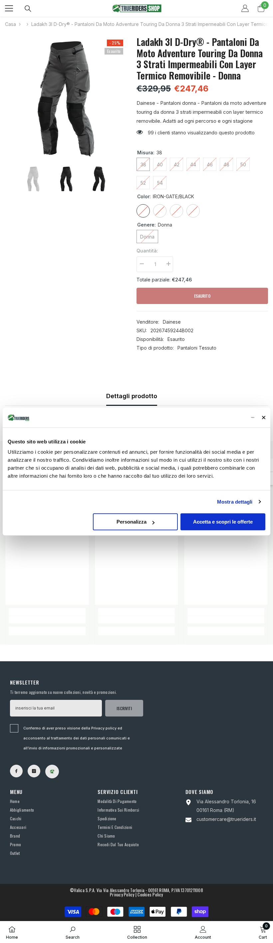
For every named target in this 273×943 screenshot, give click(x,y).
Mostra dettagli (235, 502)
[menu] (9, 8)
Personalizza (131, 522)
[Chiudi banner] (263, 417)
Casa (10, 24)
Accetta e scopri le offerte (223, 522)
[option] (66, 97)
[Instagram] (34, 771)
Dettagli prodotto (131, 396)
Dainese (172, 322)
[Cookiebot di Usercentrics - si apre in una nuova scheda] (225, 417)
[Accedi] (245, 8)
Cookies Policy (150, 894)
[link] (47, 619)
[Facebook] (16, 771)
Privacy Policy (122, 894)
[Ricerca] (28, 9)
